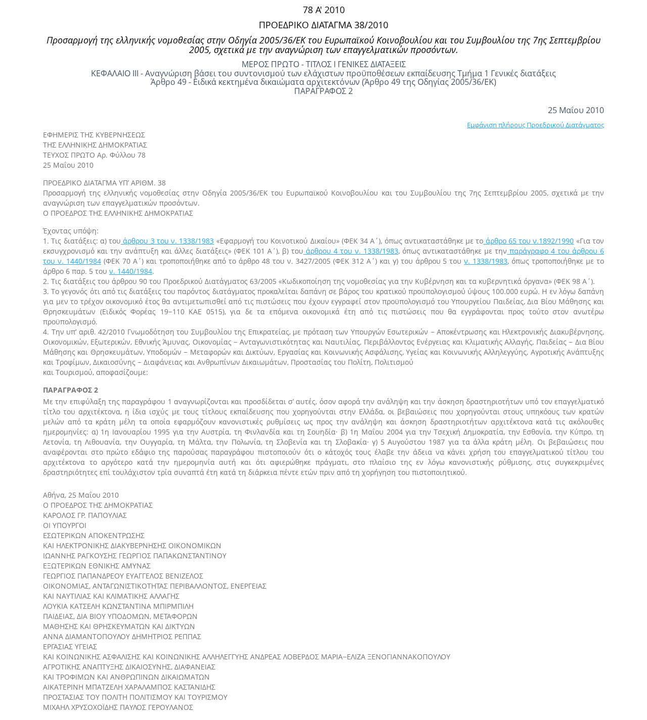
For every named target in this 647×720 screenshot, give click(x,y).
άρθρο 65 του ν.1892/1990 (528, 241)
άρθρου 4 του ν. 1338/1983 (350, 251)
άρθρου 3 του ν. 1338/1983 (167, 241)
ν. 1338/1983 (485, 261)
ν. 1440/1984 (130, 271)
